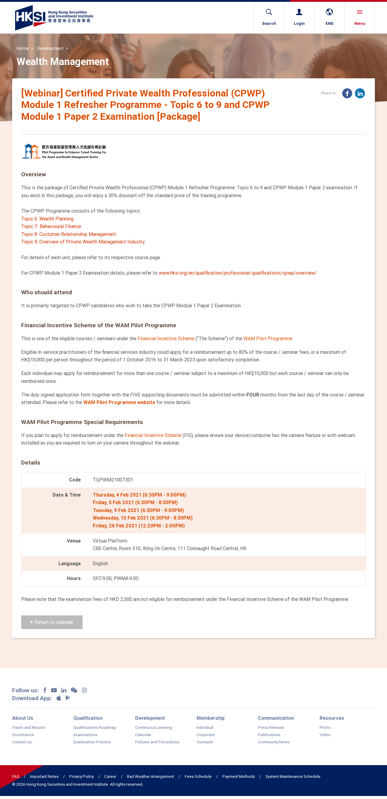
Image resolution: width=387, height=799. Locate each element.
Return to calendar (53, 622)
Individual (205, 727)
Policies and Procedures (157, 742)
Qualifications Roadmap (94, 727)
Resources (332, 718)
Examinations (85, 734)
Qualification (87, 718)
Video (325, 734)
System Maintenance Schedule (292, 776)
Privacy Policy (81, 776)
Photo (325, 727)
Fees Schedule (198, 776)
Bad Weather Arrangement (150, 776)
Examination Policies (92, 742)
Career (110, 776)
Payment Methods (238, 776)
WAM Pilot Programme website (119, 402)
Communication (276, 718)
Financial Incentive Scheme (166, 338)
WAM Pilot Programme (267, 338)
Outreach (205, 742)
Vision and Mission (29, 727)
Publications (269, 734)
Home (23, 48)
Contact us (22, 742)
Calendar (143, 734)
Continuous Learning (153, 727)
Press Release (271, 727)
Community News (273, 742)
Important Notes (44, 776)
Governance (23, 734)
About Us (22, 718)
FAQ (15, 776)
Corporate (206, 734)
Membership (211, 718)
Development (50, 48)
